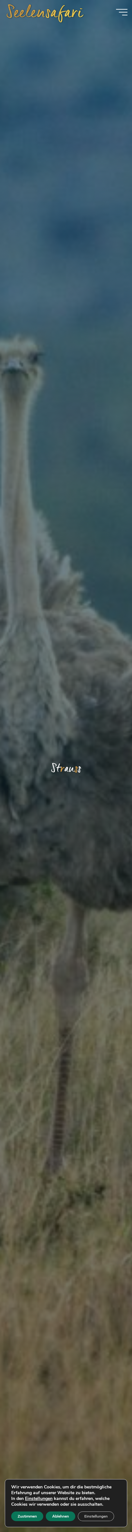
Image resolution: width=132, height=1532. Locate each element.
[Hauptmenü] (122, 12)
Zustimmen (27, 1516)
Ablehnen (60, 1516)
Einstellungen (39, 1499)
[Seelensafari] (45, 12)
